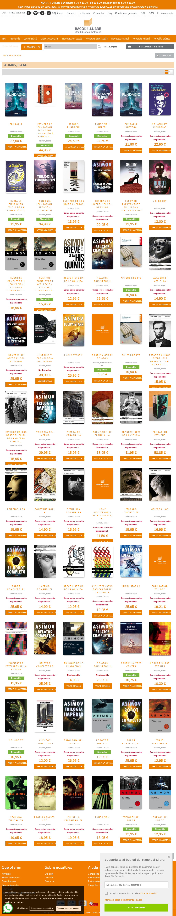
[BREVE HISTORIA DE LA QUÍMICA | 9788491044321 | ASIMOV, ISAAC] (73, 256)
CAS (151, 13)
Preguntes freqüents (98, 885)
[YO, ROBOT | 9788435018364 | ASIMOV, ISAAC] (16, 718)
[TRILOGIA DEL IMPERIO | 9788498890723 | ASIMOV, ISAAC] (45, 410)
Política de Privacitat (98, 877)
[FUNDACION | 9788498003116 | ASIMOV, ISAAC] (102, 795)
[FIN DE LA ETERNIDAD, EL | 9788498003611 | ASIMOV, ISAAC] (73, 795)
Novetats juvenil (141, 38)
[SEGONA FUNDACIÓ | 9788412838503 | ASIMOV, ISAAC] (73, 102)
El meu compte (165, 13)
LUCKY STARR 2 (73, 355)
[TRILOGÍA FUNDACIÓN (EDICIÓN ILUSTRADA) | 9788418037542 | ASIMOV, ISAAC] (45, 179)
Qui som (58, 13)
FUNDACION (102, 817)
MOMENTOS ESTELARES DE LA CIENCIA (16, 666)
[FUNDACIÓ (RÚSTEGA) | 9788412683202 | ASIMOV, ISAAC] (131, 102)
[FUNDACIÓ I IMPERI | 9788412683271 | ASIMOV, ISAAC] (102, 102)
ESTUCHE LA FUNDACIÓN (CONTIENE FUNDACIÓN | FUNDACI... (45, 130)
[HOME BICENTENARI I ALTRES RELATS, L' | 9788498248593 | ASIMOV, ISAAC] (102, 487)
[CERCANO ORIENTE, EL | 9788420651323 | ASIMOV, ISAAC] (131, 487)
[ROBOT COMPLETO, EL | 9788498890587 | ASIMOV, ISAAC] (16, 564)
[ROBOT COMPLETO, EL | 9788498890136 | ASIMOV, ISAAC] (131, 718)
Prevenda (15, 38)
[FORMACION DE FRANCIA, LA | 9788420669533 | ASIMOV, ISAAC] (102, 410)
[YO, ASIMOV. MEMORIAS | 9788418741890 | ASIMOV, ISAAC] (160, 102)
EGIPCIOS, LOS (16, 509)
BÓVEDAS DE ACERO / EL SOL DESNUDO (102, 204)
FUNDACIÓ (16, 124)
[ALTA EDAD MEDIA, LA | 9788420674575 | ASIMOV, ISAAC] (160, 256)
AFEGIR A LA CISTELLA (18, 147)
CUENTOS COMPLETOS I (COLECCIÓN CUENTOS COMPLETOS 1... (45, 284)
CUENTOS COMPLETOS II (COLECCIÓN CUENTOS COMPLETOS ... (16, 284)
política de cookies (14, 902)
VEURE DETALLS (45, 381)
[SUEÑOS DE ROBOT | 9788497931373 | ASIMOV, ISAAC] (160, 795)
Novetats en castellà (97, 38)
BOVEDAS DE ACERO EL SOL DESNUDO (16, 358)
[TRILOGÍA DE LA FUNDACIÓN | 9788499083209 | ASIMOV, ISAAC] (73, 641)
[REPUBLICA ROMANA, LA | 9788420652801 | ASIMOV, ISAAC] (73, 487)
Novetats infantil (120, 38)
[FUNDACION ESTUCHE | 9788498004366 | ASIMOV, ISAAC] (160, 410)
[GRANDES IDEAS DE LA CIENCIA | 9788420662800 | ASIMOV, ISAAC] (131, 410)
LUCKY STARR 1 (131, 586)
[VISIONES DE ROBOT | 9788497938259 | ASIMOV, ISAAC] (131, 795)
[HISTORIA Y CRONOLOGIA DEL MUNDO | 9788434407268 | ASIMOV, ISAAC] (45, 333)
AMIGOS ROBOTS (131, 278)
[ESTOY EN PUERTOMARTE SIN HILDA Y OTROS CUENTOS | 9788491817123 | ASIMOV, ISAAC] (131, 179)
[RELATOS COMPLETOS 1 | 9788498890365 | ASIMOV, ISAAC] (102, 641)
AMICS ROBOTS (131, 355)
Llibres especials (49, 38)
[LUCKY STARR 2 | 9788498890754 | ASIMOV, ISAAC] (73, 333)
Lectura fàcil (30, 38)
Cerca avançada (110, 47)
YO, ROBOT (160, 201)
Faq (109, 13)
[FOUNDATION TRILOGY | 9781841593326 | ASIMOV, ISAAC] (160, 564)
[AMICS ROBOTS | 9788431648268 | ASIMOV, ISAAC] (131, 333)
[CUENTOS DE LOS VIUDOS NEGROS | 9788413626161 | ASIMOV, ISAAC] (73, 179)
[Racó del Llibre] (88, 25)
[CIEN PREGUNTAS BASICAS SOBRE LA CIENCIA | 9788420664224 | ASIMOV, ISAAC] (102, 564)
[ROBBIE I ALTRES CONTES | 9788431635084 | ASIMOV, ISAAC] (131, 641)
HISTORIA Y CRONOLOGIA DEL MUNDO (45, 358)
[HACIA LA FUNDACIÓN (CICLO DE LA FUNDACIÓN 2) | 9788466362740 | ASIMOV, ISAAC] (16, 179)
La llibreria (84, 13)
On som (71, 13)
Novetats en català (72, 38)
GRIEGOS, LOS (159, 509)
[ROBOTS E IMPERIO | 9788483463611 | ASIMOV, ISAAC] (102, 718)
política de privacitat (148, 893)
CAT (143, 13)
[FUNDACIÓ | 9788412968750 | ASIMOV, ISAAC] (16, 102)
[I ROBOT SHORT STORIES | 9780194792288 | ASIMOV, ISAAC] (160, 641)
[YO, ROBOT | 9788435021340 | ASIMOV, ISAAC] (160, 179)
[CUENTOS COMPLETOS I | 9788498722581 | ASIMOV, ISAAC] (45, 718)
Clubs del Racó (10, 46)
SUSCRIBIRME (136, 907)
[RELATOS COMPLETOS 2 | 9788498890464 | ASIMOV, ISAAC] (45, 641)
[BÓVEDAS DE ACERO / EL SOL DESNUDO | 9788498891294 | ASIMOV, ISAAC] (102, 179)
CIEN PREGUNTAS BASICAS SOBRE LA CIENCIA (102, 589)
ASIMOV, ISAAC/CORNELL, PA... (102, 363)
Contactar (98, 13)
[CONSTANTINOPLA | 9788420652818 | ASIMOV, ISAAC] (45, 487)
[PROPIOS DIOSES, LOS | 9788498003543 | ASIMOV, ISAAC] (45, 795)
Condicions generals (126, 13)
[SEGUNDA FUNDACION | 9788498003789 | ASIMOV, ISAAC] (16, 795)
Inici (4, 38)
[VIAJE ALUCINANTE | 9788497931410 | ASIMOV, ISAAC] (160, 718)
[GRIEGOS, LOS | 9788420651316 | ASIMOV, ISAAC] (160, 487)
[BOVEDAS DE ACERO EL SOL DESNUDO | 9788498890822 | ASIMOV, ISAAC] (16, 333)
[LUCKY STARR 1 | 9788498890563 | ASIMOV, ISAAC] (131, 564)
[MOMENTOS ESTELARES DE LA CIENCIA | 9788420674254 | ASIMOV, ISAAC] (16, 641)
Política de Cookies (97, 881)
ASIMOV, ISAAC (16, 131)
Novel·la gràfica (162, 38)
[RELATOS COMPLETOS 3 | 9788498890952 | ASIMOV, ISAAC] (102, 256)
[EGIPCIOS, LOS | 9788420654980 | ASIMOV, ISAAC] (16, 487)
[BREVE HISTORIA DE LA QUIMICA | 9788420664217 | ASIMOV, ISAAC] (73, 564)
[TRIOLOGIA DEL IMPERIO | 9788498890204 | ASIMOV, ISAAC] (73, 718)
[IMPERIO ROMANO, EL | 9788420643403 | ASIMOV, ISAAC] (45, 564)
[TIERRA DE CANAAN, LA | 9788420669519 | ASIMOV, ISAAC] (73, 410)
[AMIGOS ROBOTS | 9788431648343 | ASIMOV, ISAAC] (131, 256)
